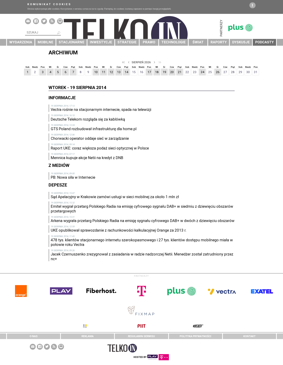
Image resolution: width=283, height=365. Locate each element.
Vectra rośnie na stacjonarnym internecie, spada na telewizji (101, 109)
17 (149, 72)
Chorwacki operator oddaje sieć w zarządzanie (90, 138)
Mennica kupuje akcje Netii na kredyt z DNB (87, 158)
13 (119, 72)
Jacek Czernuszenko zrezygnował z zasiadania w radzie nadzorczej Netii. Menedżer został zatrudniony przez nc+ (142, 256)
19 (164, 72)
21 (179, 72)
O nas (34, 336)
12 (111, 72)
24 (202, 72)
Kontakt (249, 336)
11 (103, 72)
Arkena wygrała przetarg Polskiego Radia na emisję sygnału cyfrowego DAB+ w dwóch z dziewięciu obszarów (143, 220)
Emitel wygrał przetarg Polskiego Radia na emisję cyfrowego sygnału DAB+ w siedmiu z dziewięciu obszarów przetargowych (142, 208)
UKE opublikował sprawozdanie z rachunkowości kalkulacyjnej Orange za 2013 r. (118, 230)
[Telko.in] (141, 34)
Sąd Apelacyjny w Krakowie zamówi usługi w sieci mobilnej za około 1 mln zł (115, 197)
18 (157, 72)
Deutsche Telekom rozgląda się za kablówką (88, 119)
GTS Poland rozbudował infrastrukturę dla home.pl (93, 129)
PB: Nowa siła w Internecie (73, 177)
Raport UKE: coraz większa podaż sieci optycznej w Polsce (100, 148)
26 (217, 72)
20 (172, 72)
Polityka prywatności (195, 336)
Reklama (88, 336)
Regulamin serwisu (141, 336)
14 (126, 72)
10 (96, 72)
